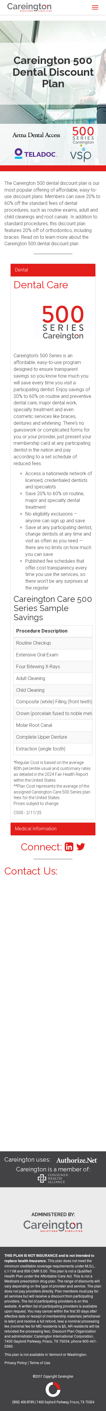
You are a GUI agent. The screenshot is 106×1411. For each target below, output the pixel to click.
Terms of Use (39, 1362)
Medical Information (36, 829)
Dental (21, 270)
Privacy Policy (15, 1362)
